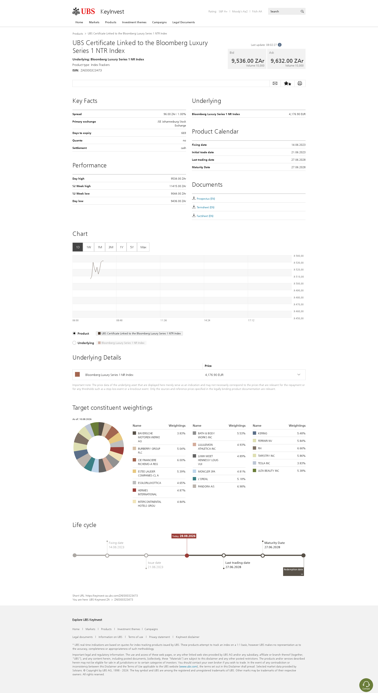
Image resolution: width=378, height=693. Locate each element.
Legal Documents (183, 22)
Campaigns (159, 22)
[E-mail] (275, 83)
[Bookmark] (287, 83)
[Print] (299, 83)
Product (83, 333)
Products (110, 22)
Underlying (86, 343)
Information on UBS (110, 637)
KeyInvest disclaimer (187, 637)
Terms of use (135, 637)
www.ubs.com (188, 666)
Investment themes (134, 22)
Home (79, 22)
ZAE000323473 (123, 599)
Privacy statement (159, 637)
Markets (94, 22)
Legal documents (82, 637)
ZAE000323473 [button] (91, 70)
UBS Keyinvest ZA (99, 599)
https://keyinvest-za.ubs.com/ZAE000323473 (112, 595)
